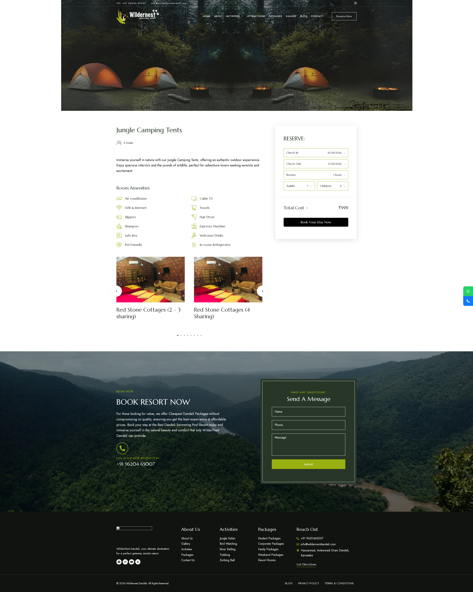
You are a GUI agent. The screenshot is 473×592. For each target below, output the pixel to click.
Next (262, 291)
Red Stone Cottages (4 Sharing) (222, 313)
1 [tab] (177, 335)
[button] (344, 16)
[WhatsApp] (468, 291)
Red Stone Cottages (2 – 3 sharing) (148, 313)
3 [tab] (184, 335)
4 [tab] (187, 335)
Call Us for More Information (137, 458)
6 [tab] (194, 335)
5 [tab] (191, 335)
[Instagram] (125, 561)
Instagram (355, 3)
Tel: (119, 3)
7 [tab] (197, 335)
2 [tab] (181, 335)
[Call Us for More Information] (122, 448)
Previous (116, 291)
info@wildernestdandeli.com (169, 3)
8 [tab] (201, 335)
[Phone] (468, 301)
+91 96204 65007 (135, 464)
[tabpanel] (236, 55)
